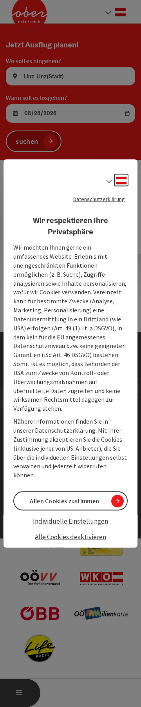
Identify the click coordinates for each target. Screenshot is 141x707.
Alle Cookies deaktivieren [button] (70, 536)
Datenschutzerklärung (99, 199)
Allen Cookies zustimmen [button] (64, 501)
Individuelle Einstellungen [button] (70, 521)
